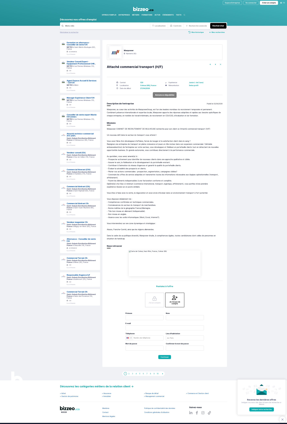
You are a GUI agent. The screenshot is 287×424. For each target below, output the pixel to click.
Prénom (128, 313)
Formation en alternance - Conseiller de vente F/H (78, 44)
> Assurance (106, 393)
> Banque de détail (151, 393)
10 (158, 374)
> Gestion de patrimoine (69, 396)
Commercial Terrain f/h (77, 258)
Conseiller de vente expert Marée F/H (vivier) (82, 116)
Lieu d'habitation (173, 334)
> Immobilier (106, 396)
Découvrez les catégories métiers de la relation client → (97, 386)
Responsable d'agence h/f (78, 275)
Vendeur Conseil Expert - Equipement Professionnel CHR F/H (80, 63)
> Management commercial (154, 396)
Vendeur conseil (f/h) (76, 153)
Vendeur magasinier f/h (77, 222)
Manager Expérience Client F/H (80, 98)
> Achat (63, 393)
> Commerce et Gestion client (197, 393)
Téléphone (130, 334)
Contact (105, 412)
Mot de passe (131, 344)
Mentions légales (108, 416)
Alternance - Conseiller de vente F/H (81, 240)
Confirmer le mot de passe (177, 344)
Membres (105, 408)
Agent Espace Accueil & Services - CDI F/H (81, 82)
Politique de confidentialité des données (159, 408)
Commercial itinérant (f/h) (78, 186)
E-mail (128, 323)
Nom (168, 313)
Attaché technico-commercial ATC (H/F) (80, 135)
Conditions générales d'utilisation (156, 412)
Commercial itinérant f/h (78, 203)
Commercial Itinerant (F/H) (78, 170)
